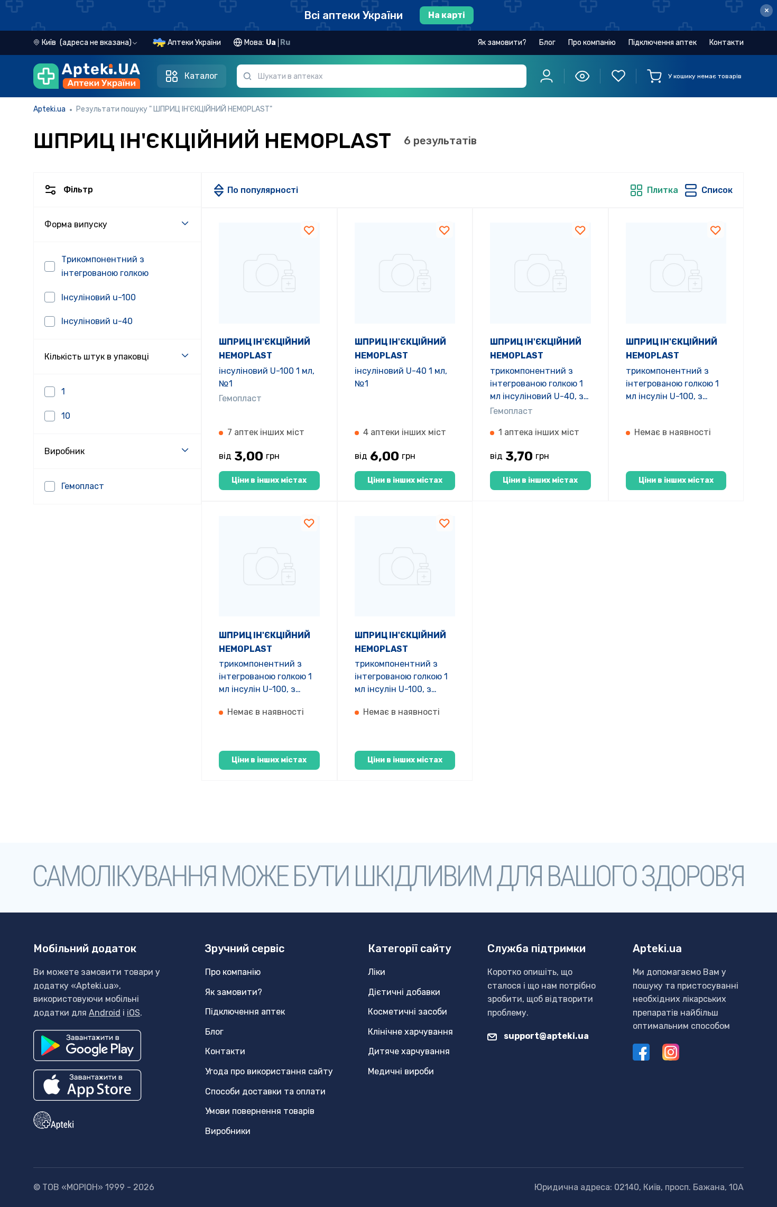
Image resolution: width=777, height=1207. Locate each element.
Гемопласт (240, 398)
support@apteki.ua (545, 1036)
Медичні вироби (401, 1071)
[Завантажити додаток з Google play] (87, 1045)
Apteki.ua (49, 109)
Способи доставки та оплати (265, 1091)
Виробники (228, 1131)
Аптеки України (194, 42)
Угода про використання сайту (269, 1071)
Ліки (376, 972)
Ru (285, 42)
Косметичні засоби (407, 1012)
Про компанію (592, 42)
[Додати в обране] (309, 229)
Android (105, 1013)
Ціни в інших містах (269, 480)
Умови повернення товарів (259, 1111)
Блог (547, 42)
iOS (133, 1013)
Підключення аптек (662, 42)
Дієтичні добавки (404, 992)
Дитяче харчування (409, 1051)
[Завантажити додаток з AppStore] (87, 1085)
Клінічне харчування (410, 1032)
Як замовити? (501, 42)
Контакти (726, 42)
